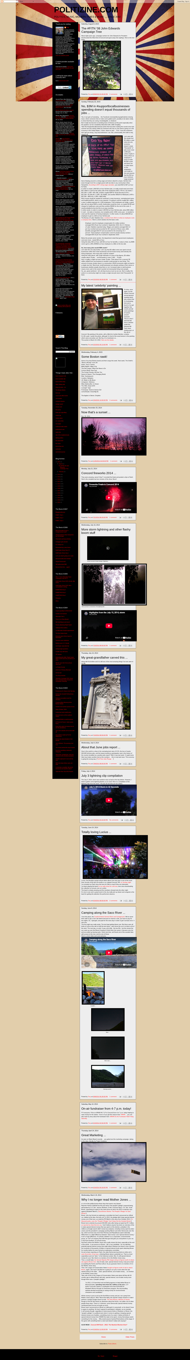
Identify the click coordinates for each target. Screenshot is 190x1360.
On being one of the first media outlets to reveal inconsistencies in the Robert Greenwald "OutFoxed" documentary (65, 262)
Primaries (58, 598)
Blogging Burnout (60, 512)
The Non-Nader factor (61, 633)
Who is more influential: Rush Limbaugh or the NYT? (63, 577)
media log (58, 415)
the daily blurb (59, 440)
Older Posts (130, 1337)
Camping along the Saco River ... (103, 912)
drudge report (59, 404)
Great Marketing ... (93, 1135)
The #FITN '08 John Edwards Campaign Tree (100, 30)
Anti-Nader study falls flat (62, 646)
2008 (58, 488)
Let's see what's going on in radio (64, 556)
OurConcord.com (63, 80)
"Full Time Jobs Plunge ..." (105, 759)
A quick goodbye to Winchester (64, 611)
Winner (57, 138)
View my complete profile (62, 55)
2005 (58, 495)
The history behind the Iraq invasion (65, 747)
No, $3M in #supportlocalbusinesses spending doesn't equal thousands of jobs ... (105, 110)
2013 (58, 476)
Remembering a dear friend (63, 547)
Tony (67, 27)
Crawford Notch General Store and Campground (109, 916)
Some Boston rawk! (94, 356)
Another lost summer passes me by (65, 706)
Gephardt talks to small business (64, 719)
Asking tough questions (62, 649)
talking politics (59, 438)
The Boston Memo (60, 390)
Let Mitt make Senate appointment (65, 630)
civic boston (59, 398)
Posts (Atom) (112, 1343)
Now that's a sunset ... (95, 412)
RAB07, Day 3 (59, 520)
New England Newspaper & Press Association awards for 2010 (64, 140)
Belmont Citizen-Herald (62, 189)
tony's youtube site (61, 379)
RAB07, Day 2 (59, 517)
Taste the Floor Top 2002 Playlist (64, 771)
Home (103, 1337)
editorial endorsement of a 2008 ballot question (65, 187)
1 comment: (113, 279)
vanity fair (58, 449)
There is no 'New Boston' (62, 619)
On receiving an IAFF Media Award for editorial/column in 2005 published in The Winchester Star (65, 219)
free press (58, 409)
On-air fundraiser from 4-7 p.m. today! (106, 1108)
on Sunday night (126, 882)
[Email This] (124, 94)
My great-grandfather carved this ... (104, 657)
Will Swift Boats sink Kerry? (63, 622)
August (61, 464)
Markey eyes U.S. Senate (62, 643)
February (61, 471)
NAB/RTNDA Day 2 (61, 592)
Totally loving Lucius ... (96, 832)
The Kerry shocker (60, 675)
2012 (58, 479)
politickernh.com (60, 429)
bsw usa (58, 393)
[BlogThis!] (126, 94)
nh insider (58, 424)
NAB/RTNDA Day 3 (61, 589)
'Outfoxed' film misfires (61, 627)
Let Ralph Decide (60, 667)
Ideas (57, 601)
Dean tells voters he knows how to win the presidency (65, 727)
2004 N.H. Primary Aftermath (63, 670)
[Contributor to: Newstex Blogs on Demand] (60, 366)
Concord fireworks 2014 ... (98, 473)
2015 (58, 462)
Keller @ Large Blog (61, 412)
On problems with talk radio (63, 277)
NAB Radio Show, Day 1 (62, 553)
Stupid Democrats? (61, 561)
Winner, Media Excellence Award (64, 110)
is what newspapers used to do (64, 178)
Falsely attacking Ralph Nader (64, 625)
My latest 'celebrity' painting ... (101, 285)
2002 (58, 502)
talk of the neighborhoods (62, 435)
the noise (58, 443)
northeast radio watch (61, 426)
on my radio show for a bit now (107, 886)
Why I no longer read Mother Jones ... (106, 1199)
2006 (58, 493)
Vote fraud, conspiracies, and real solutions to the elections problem (65, 755)
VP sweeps (59, 654)
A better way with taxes (62, 651)
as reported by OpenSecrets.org (91, 1225)
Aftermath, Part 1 (60, 616)
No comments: (114, 820)
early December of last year (90, 1254)
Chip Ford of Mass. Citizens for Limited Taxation (65, 252)
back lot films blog (60, 381)
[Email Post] (120, 94)
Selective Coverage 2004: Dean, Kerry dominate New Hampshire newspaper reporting (64, 680)
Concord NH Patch (61, 100)
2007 (58, 490)
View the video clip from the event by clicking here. (65, 135)
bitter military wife (60, 384)
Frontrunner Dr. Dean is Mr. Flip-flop (65, 691)
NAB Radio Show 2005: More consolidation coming (63, 586)
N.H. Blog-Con (59, 544)
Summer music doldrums (62, 640)
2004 (58, 497)
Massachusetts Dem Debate (63, 558)
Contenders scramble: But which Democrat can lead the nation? (64, 768)
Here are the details (107, 340)
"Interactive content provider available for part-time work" (65, 68)
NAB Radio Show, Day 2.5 (63, 550)
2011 (58, 481)
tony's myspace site (61, 376)
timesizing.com (60, 446)
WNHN (123, 1114)
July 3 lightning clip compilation (102, 775)
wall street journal (60, 452)
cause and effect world (62, 395)
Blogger (115, 1356)
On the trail (58, 673)
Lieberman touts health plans (63, 712)
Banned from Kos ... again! (63, 567)
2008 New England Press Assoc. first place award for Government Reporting (65, 173)
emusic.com (59, 407)
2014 (58, 474)
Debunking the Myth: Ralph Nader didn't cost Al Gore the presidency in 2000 (65, 659)
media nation (59, 418)
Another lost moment (61, 613)
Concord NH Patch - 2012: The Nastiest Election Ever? (109, 1325)
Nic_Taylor (101, 1356)
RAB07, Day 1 (59, 515)
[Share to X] (128, 94)
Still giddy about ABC (61, 564)
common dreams (60, 401)
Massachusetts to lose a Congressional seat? (62, 531)
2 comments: (113, 94)
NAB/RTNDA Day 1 (61, 595)
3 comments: (113, 1329)
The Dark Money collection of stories (118, 1299)
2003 (58, 500)
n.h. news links (60, 421)
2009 (58, 486)
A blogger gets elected (62, 542)
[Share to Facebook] (130, 94)
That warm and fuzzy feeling (63, 539)
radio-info (58, 432)
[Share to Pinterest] (132, 94)
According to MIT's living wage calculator (101, 185)
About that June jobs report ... (100, 747)
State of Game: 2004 (61, 709)
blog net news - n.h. (61, 387)
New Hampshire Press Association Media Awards (64, 106)
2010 (58, 484)
